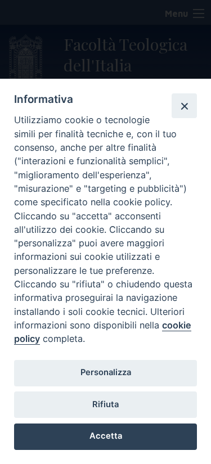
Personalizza (105, 372)
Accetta (105, 436)
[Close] (184, 105)
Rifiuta (105, 404)
